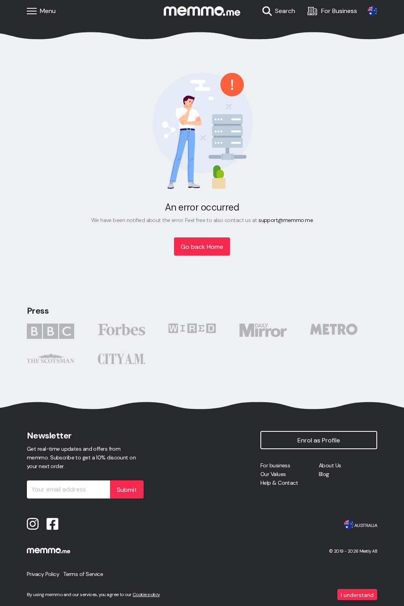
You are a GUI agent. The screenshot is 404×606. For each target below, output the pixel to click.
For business (275, 465)
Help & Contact (279, 482)
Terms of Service (83, 574)
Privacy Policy (43, 574)
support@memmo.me (285, 220)
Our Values (273, 474)
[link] (372, 11)
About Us (330, 465)
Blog (324, 474)
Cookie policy (146, 594)
